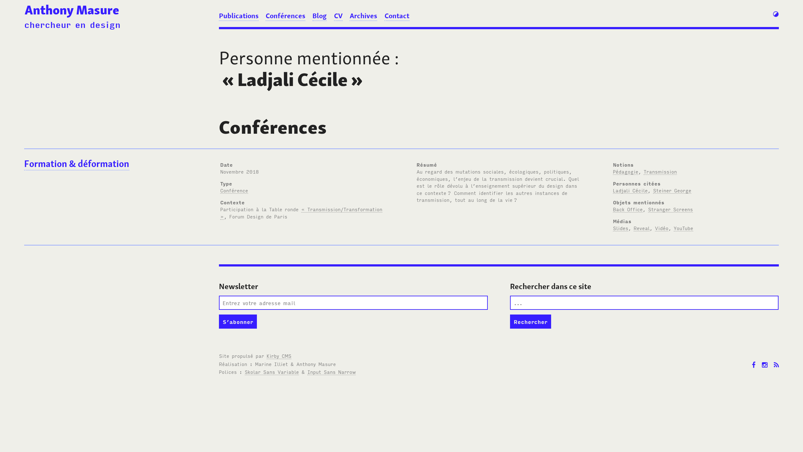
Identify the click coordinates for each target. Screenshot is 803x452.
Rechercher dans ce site (550, 286)
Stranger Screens (670, 209)
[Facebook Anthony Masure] (754, 360)
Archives (363, 15)
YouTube (683, 228)
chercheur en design (72, 24)
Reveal (642, 228)
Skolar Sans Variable (272, 372)
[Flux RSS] (776, 360)
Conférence (234, 190)
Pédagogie (625, 171)
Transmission (660, 171)
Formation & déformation (76, 164)
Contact (397, 15)
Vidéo (661, 228)
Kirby (279, 355)
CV (338, 15)
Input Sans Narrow (331, 372)
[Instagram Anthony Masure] (765, 360)
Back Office (628, 209)
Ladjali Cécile (630, 190)
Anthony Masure (72, 10)
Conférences (285, 15)
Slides (620, 228)
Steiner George (672, 190)
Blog (319, 15)
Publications (238, 15)
